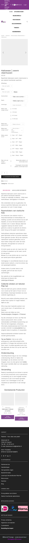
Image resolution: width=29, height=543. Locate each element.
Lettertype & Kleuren (7, 280)
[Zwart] (15, 131)
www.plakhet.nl (19, 328)
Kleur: (3, 89)
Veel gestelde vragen (7, 7)
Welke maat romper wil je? (4, 109)
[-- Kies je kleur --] (15, 128)
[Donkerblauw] (15, 132)
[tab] (6, 190)
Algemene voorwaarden (8, 522)
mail (2, 302)
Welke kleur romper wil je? (4, 129)
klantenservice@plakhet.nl (14, 446)
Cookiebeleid (5, 525)
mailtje (25, 362)
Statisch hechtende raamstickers (10, 496)
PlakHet (21, 413)
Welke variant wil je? (4, 136)
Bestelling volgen (7, 1)
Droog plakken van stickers (9, 493)
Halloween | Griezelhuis (21, 410)
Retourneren (4, 478)
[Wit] (15, 129)
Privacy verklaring (6, 520)
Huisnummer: (4, 96)
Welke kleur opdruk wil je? (4, 124)
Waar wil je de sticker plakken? (4, 162)
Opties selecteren (8, 417)
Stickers (8, 35)
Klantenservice (5, 464)
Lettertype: (4, 104)
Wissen (15, 91)
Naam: (2, 100)
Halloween (4, 37)
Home (11, 11)
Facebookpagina (6, 314)
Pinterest (23, 314)
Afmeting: (4, 83)
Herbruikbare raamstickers (18, 35)
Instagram (15, 314)
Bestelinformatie (6, 472)
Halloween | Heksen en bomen (7, 410)
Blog (2, 484)
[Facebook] (10, 4)
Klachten (3, 481)
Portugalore (12, 539)
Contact (7, 4)
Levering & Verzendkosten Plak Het (11, 475)
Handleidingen (5, 467)
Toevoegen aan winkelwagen (12, 176)
